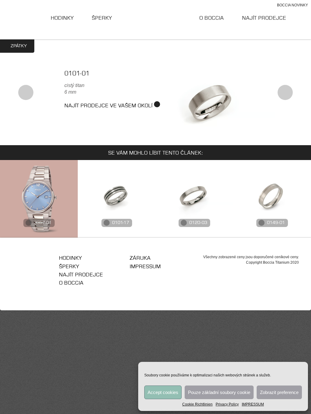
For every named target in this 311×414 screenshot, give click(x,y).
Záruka (140, 258)
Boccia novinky (292, 5)
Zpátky (19, 46)
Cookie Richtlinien (197, 404)
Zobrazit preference (279, 392)
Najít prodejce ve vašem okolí (109, 105)
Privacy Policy (227, 404)
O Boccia (211, 18)
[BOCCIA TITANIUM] (155, 19)
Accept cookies (163, 392)
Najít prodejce (264, 18)
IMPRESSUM (253, 404)
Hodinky (62, 18)
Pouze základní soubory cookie (219, 392)
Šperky (102, 18)
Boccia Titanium (34, 260)
